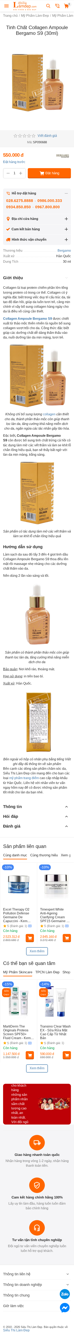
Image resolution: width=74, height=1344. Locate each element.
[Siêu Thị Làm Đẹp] (25, 5)
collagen (49, 414)
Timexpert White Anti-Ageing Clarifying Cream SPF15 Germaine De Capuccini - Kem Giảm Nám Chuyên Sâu (55, 915)
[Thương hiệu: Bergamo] (62, 155)
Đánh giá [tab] (11, 826)
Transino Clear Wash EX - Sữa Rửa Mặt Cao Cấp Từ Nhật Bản (55, 1032)
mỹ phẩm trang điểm (24, 778)
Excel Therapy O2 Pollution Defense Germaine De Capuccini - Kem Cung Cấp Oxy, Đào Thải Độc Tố (17, 915)
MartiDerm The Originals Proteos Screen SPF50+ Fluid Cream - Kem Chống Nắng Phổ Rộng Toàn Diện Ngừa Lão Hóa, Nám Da (18, 1032)
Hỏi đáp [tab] (10, 816)
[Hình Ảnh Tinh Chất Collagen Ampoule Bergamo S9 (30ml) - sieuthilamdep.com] (37, 82)
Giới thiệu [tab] (13, 278)
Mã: (29, 142)
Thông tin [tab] (12, 806)
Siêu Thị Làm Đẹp (16, 1330)
